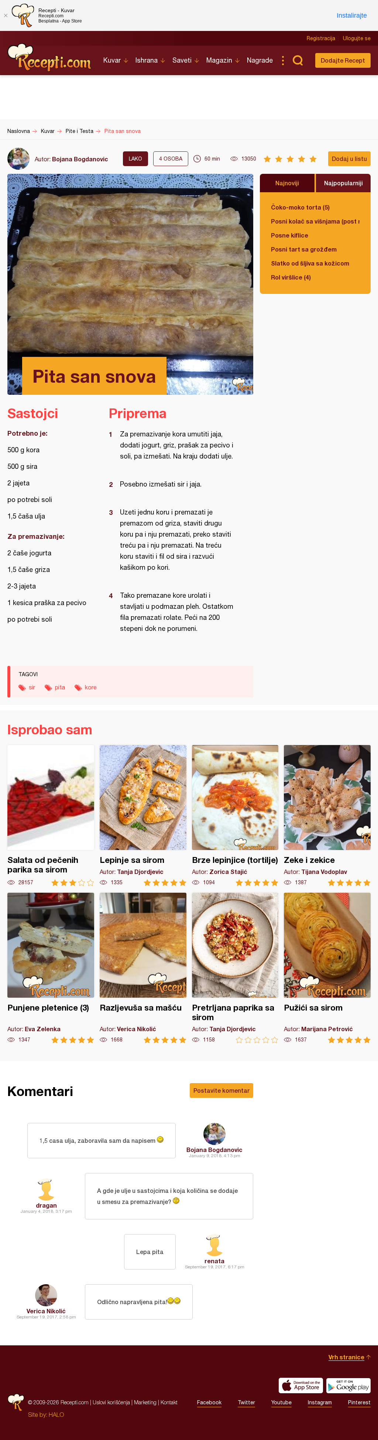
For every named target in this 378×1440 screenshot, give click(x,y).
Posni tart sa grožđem (304, 249)
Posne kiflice (289, 235)
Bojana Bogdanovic (80, 158)
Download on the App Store (301, 1385)
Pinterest (359, 1402)
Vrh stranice (346, 1356)
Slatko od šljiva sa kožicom (310, 263)
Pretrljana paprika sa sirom (235, 968)
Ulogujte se (357, 38)
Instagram (320, 1402)
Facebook (209, 1402)
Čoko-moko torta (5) (300, 207)
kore (91, 687)
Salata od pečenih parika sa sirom (50, 815)
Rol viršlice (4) (291, 277)
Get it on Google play (348, 1385)
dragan (46, 1205)
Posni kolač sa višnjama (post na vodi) (315, 221)
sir (32, 687)
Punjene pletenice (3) (50, 968)
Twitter (246, 1402)
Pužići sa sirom (327, 968)
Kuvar (112, 60)
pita (60, 687)
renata (214, 1260)
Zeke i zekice (327, 815)
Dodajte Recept (343, 60)
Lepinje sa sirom (143, 815)
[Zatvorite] (5, 15)
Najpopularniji (343, 182)
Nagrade (260, 60)
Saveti (182, 60)
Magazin (219, 60)
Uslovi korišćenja (111, 1402)
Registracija (321, 38)
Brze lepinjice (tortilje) (235, 815)
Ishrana (146, 60)
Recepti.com (49, 57)
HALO (56, 1414)
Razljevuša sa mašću (143, 968)
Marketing (145, 1402)
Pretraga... (297, 60)
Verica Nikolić (46, 1310)
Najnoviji (287, 182)
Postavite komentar (221, 1090)
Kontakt (169, 1402)
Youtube (281, 1402)
